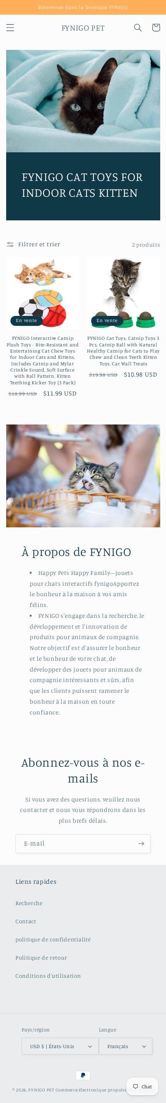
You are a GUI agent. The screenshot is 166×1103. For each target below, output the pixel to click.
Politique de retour (41, 957)
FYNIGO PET (41, 1090)
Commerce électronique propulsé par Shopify (105, 1090)
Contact (25, 921)
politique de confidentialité (53, 939)
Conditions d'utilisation (48, 975)
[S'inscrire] (141, 843)
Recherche (29, 903)
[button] (10, 27)
